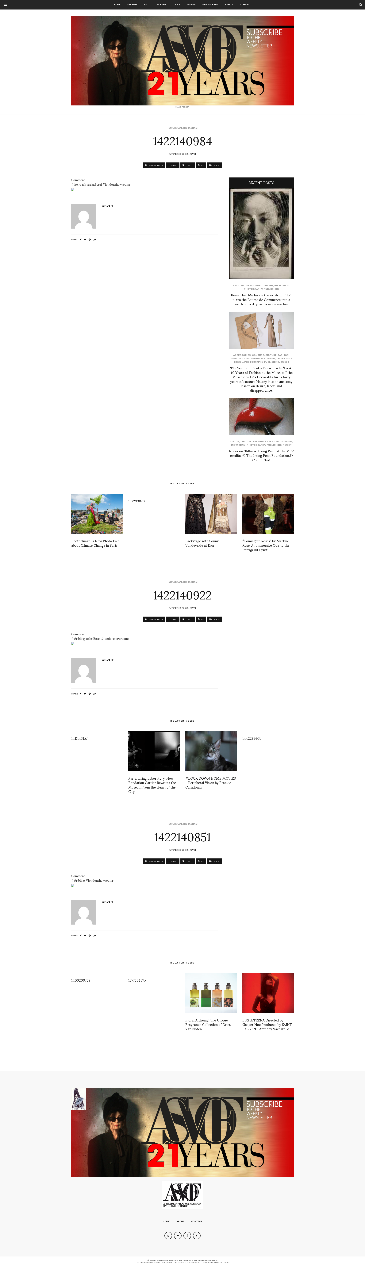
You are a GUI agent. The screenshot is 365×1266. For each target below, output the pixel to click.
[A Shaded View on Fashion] (182, 60)
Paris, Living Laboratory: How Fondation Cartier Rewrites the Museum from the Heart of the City (152, 784)
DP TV (176, 4)
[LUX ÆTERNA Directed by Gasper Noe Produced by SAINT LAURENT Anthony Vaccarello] (268, 993)
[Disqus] (144, 298)
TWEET (189, 165)
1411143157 (79, 738)
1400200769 (80, 980)
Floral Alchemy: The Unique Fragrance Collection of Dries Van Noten (208, 1024)
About (229, 4)
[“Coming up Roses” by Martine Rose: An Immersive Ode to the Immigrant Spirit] (268, 514)
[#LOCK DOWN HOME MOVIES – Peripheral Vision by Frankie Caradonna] (211, 751)
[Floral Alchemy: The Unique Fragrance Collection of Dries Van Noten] (211, 993)
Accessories (242, 355)
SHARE (174, 165)
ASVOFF (191, 4)
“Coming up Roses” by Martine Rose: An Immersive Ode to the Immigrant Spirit (265, 545)
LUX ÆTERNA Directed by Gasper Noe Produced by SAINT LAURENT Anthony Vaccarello (267, 1024)
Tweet (284, 362)
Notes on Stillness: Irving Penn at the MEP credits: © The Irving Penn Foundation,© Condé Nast (261, 455)
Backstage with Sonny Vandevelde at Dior (202, 543)
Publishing (271, 289)
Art (146, 4)
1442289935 (252, 738)
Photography (253, 289)
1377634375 (137, 980)
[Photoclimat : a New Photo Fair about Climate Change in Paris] (97, 514)
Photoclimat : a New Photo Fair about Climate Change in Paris (95, 543)
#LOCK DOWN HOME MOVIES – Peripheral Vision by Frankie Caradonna (210, 782)
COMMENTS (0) (155, 165)
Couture (258, 355)
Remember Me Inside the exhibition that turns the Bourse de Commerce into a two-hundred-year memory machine (261, 299)
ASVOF (193, 154)
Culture (161, 4)
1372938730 (137, 501)
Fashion (132, 4)
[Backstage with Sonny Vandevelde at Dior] (211, 514)
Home (117, 4)
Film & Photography (259, 285)
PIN (202, 165)
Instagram (175, 128)
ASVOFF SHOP (210, 4)
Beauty (234, 441)
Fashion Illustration (245, 358)
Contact (245, 4)
